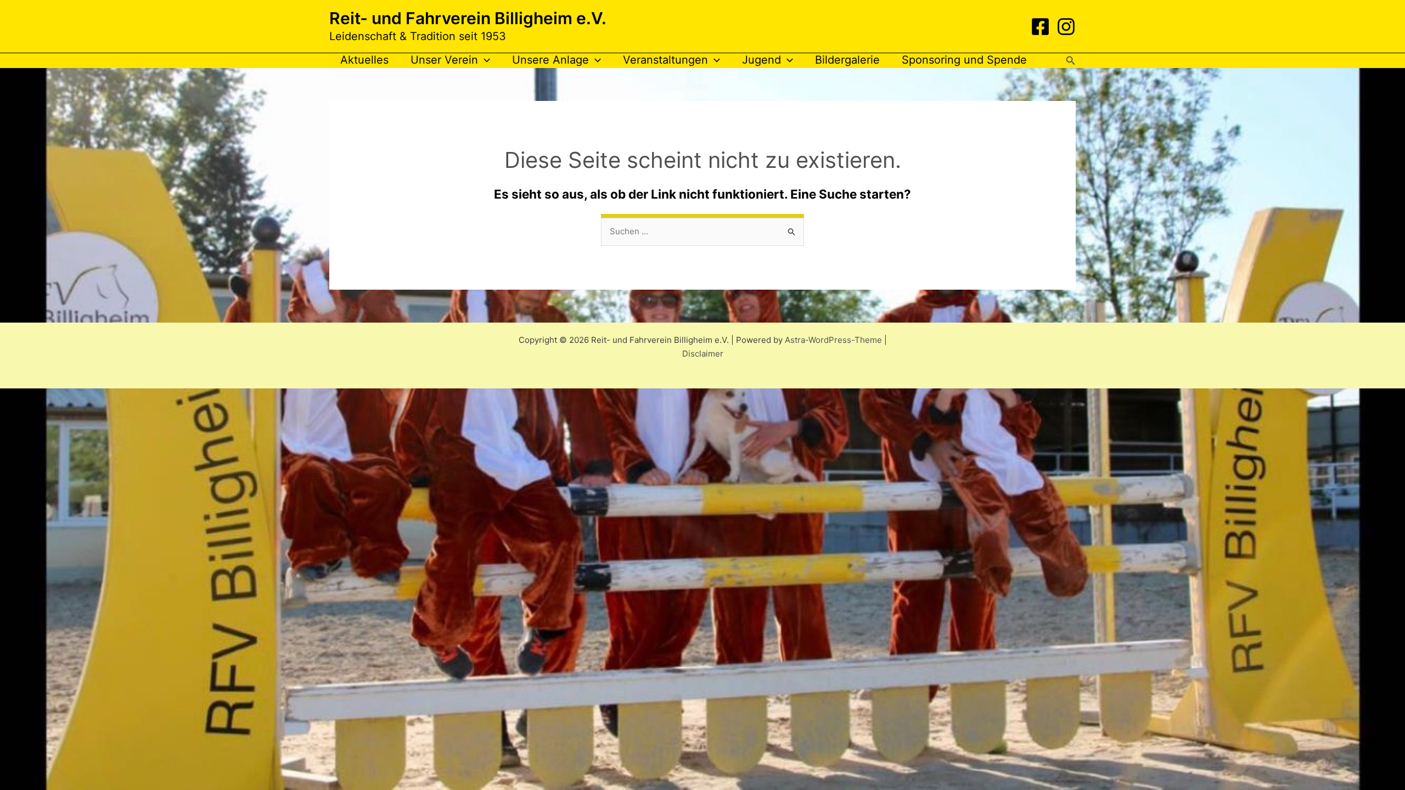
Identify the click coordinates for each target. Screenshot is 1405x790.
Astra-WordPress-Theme (833, 340)
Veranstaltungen (665, 59)
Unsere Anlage (550, 59)
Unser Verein (444, 59)
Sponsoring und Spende (964, 59)
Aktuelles (364, 59)
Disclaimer (702, 353)
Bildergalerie (847, 59)
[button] (484, 60)
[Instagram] (1066, 26)
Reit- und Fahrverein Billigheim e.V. (467, 18)
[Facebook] (1040, 26)
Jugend (761, 59)
